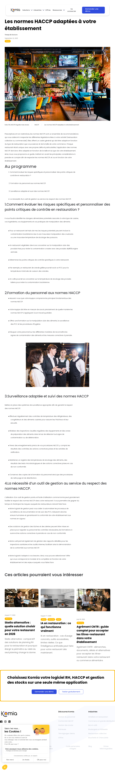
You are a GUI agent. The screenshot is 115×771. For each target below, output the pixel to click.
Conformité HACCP (65, 721)
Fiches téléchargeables (106, 747)
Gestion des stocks (65, 725)
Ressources (57, 10)
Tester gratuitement (71, 691)
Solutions (26, 10)
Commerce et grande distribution (101, 721)
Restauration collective (97, 733)
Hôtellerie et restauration (98, 717)
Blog (90, 746)
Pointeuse (62, 729)
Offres (48, 10)
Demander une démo (91, 10)
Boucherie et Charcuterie (98, 738)
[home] (15, 10)
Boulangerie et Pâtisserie (98, 729)
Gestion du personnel (66, 717)
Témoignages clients (66, 733)
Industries (38, 10)
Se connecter (71, 10)
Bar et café (92, 725)
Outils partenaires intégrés (73, 747)
